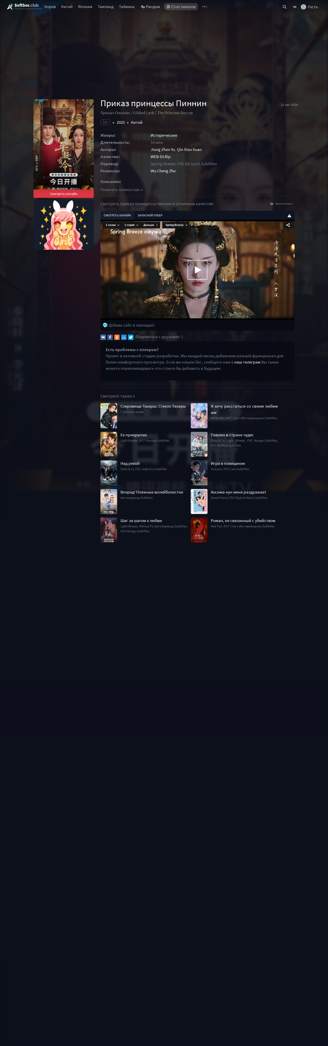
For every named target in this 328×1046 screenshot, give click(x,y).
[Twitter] (130, 337)
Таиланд (106, 6)
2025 (121, 122)
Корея (50, 6)
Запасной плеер (150, 215)
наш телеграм (247, 362)
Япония (85, 6)
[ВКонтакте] (103, 337)
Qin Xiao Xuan (189, 149)
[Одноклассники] (117, 337)
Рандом (153, 6)
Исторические (164, 135)
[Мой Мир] (124, 337)
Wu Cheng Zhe (163, 170)
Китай (67, 6)
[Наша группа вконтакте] (295, 6)
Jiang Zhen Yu (163, 149)
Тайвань (127, 6)
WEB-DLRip (161, 156)
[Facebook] (110, 337)
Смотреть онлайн (63, 193)
